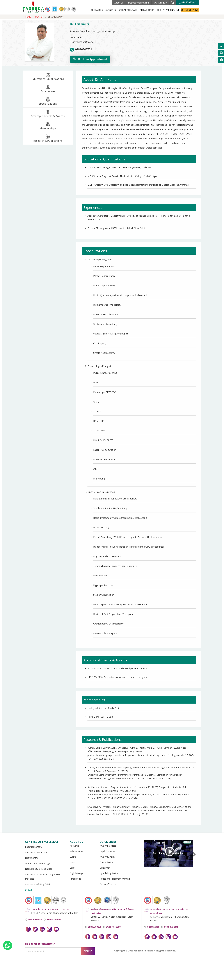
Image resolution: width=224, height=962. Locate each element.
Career (73, 867)
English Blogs (76, 873)
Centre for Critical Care (36, 852)
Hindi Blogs (75, 878)
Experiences (48, 91)
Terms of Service (108, 884)
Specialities (97, 10)
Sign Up (88, 951)
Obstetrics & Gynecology (37, 863)
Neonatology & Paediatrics (38, 868)
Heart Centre (31, 857)
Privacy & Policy (107, 856)
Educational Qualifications (48, 79)
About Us (118, 2)
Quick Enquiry (160, 2)
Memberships (47, 128)
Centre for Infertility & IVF (37, 884)
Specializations (48, 103)
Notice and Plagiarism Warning (115, 878)
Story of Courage (128, 10)
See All (28, 889)
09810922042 (189, 2)
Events (73, 856)
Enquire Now (191, 10)
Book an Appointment (168, 10)
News (72, 862)
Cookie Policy (106, 862)
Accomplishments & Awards (48, 116)
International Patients (138, 2)
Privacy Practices (108, 845)
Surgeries (110, 10)
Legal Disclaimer (108, 851)
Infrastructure (76, 851)
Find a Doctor (147, 10)
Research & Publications (47, 140)
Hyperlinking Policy (109, 873)
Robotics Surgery (33, 846)
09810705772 (83, 49)
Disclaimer (105, 867)
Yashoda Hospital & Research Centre (50, 909)
